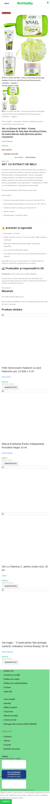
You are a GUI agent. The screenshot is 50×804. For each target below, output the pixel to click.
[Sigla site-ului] (25, 3)
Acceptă (6, 801)
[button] (10, 387)
